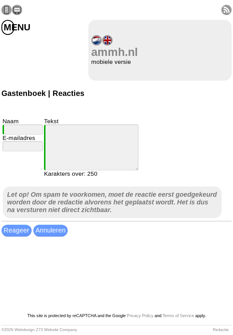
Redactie (221, 329)
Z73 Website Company (56, 329)
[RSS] (226, 13)
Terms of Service (178, 315)
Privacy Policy (140, 315)
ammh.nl (114, 52)
